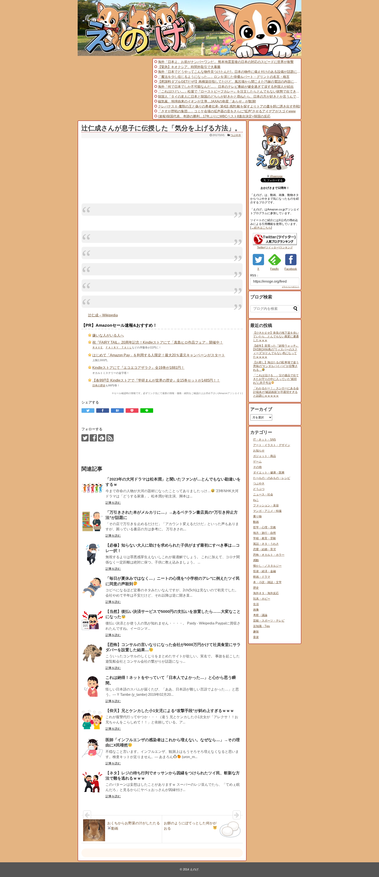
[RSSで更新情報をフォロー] (110, 437)
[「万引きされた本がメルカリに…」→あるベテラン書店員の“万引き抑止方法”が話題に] (92, 521)
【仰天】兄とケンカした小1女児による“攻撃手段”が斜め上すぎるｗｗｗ (169, 710)
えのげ (194, 869)
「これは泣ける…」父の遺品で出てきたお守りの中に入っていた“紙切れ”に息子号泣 (276, 379)
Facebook (290, 269)
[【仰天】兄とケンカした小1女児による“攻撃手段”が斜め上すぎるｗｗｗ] (92, 720)
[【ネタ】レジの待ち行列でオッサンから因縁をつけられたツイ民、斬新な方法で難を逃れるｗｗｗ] (92, 782)
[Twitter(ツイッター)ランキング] (275, 244)
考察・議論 (260, 615)
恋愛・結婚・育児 (264, 549)
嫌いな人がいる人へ (108, 335)
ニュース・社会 (263, 494)
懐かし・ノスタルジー (267, 565)
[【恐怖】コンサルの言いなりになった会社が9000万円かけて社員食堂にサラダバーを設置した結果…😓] (92, 654)
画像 (256, 609)
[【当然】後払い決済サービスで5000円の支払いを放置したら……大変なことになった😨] (92, 620)
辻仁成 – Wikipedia (103, 315)
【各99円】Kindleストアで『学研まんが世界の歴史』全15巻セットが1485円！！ (156, 380)
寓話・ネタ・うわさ (266, 543)
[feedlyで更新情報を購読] (101, 437)
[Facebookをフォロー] (93, 437)
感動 (256, 560)
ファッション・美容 (266, 505)
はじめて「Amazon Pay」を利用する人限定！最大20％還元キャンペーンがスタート (158, 355)
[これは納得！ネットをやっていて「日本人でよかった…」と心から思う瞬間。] (92, 687)
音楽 (256, 637)
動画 (256, 522)
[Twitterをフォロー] (85, 437)
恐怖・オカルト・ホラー (268, 554)
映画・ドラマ (261, 576)
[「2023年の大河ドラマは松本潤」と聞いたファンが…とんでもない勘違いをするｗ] (92, 488)
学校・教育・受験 (264, 538)
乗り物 (257, 516)
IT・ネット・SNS (264, 439)
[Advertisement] (114, 89)
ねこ (256, 500)
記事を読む (113, 502)
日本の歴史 (98, 385)
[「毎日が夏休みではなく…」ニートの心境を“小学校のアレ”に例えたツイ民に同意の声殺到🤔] (92, 587)
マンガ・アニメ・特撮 (267, 511)
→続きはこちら (261, 227)
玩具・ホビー (261, 598)
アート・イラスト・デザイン (271, 445)
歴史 (256, 587)
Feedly (274, 269)
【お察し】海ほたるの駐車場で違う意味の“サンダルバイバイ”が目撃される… (276, 366)
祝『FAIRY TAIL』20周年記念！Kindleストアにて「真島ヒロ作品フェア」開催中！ (157, 342)
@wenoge (276, 176)
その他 (257, 467)
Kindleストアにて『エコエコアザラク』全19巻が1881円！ (138, 367)
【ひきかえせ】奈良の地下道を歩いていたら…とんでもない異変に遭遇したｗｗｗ (276, 336)
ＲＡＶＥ (97, 347)
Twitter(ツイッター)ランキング (275, 247)
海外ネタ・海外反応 (266, 593)
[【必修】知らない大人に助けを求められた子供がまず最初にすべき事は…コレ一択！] (92, 554)
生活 (256, 604)
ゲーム (257, 461)
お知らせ (259, 450)
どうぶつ (259, 489)
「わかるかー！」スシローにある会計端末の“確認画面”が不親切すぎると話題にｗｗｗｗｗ (276, 392)
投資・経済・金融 (264, 571)
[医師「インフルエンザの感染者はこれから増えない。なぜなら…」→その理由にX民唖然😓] (92, 749)
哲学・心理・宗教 (264, 527)
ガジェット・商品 (264, 456)
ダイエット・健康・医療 (268, 472)
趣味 (256, 631)
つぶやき (236, 135)
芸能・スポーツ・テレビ (268, 620)
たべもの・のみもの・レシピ (271, 478)
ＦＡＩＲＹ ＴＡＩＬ (118, 347)
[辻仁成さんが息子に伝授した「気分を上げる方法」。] (117, 410)
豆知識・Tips (261, 626)
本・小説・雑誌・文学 (267, 582)
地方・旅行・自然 (264, 532)
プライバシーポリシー (290, 287)
